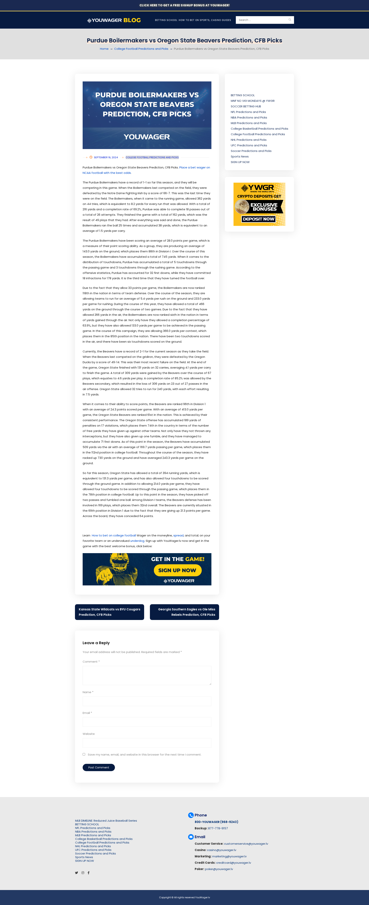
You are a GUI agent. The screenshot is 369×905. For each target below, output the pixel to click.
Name (88, 692)
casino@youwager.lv (221, 850)
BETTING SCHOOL (243, 95)
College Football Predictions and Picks (141, 49)
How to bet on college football (114, 535)
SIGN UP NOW (240, 162)
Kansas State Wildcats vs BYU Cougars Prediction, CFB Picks (109, 612)
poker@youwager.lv (219, 869)
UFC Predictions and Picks (249, 145)
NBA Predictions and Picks (249, 117)
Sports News (240, 156)
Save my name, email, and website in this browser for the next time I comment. (144, 755)
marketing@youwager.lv (229, 856)
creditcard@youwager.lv (233, 863)
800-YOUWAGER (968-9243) (216, 822)
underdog (137, 541)
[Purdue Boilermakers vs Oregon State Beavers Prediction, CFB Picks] (147, 115)
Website (89, 734)
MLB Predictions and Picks (249, 123)
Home (104, 49)
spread (178, 535)
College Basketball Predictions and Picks (259, 129)
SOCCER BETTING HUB (246, 106)
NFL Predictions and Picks (248, 112)
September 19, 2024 (106, 157)
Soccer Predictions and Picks (251, 151)
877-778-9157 (218, 828)
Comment (91, 662)
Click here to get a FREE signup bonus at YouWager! (185, 5)
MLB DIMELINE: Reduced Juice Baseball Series (106, 821)
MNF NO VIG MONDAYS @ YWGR (253, 101)
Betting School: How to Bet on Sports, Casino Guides (193, 20)
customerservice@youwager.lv (246, 844)
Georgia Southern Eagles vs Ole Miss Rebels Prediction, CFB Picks (186, 612)
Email (87, 713)
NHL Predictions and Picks (249, 140)
